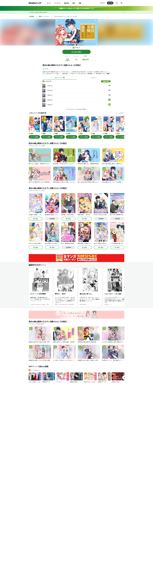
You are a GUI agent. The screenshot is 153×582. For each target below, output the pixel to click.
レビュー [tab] (94, 77)
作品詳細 (52, 218)
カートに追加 (34, 137)
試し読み (35, 218)
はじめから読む (76, 52)
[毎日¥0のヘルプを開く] (79, 48)
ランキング (57, 3)
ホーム (49, 3)
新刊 (74, 3)
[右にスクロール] (124, 124)
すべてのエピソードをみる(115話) (75, 109)
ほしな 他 (45, 68)
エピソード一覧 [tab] (60, 77)
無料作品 (66, 3)
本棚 (80, 3)
